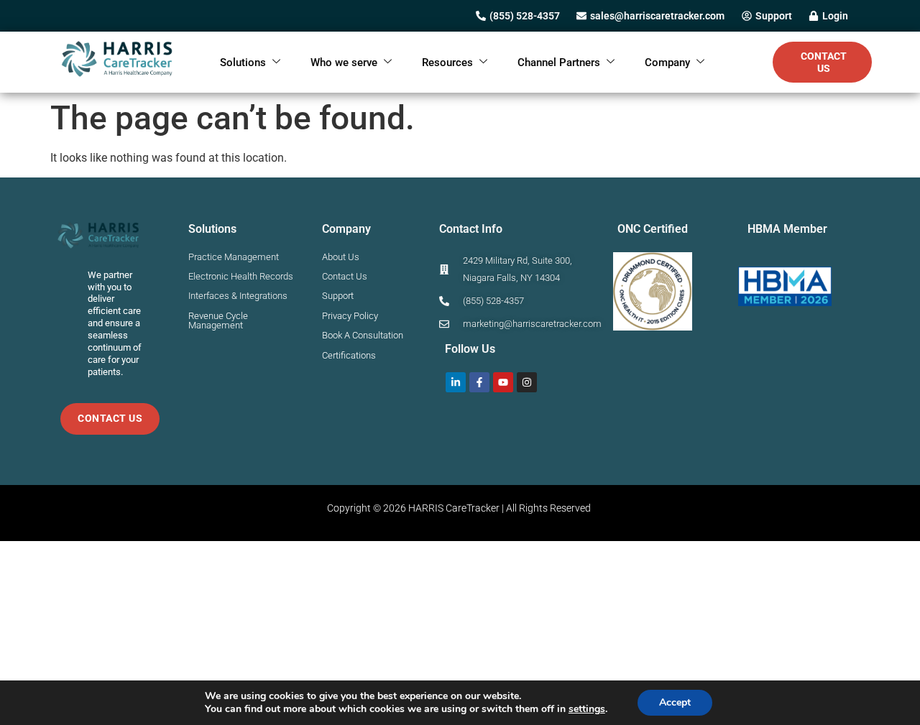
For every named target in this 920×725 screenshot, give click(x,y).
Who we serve (343, 62)
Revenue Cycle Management (218, 320)
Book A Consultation (362, 335)
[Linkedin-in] (456, 382)
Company (667, 62)
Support (338, 295)
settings (587, 709)
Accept (675, 702)
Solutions (243, 62)
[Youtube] (503, 382)
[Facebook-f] (479, 382)
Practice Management (233, 256)
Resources (447, 62)
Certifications (349, 355)
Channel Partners (559, 62)
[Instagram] (527, 382)
